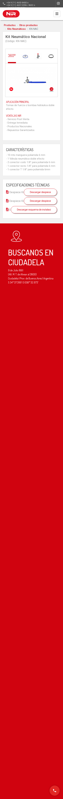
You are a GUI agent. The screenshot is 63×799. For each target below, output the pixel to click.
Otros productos (28, 25)
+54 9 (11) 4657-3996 (17, 5)
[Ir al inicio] (11, 14)
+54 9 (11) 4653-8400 (17, 2)
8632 (31, 5)
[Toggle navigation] (57, 14)
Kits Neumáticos (16, 29)
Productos (10, 25)
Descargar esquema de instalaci (34, 209)
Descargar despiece (40, 192)
